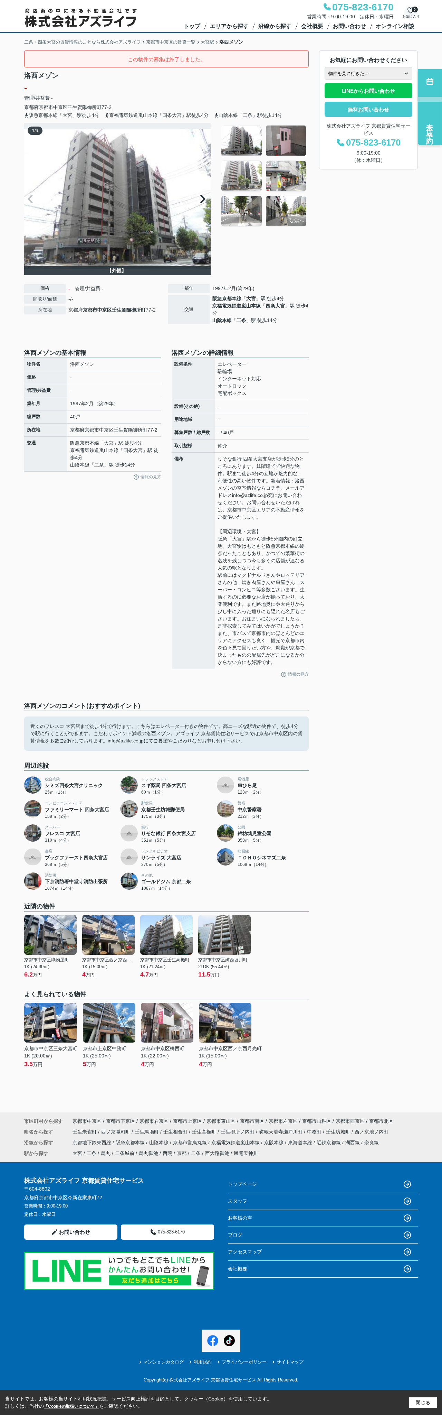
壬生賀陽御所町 (85, 107)
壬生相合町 (176, 1132)
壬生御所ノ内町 (238, 1132)
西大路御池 (217, 1153)
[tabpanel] (264, 176)
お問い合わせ (349, 26)
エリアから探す (229, 26)
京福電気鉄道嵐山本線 (236, 305)
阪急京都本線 (226, 298)
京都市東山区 (221, 1121)
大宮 (251, 298)
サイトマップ (290, 1362)
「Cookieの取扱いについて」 (71, 1406)
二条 (241, 320)
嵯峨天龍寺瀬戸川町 (281, 1132)
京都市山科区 (316, 1121)
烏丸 (105, 1153)
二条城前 (124, 1153)
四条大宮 (275, 305)
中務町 (315, 1132)
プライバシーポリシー (244, 1362)
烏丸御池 (148, 1153)
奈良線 (371, 1142)
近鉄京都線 (329, 1142)
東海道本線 (301, 1142)
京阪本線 (274, 1142)
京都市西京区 (350, 1121)
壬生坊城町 (339, 1132)
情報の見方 (151, 476)
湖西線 (353, 1142)
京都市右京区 (154, 1121)
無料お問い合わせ (368, 109)
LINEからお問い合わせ (368, 91)
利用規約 (203, 1362)
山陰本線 (222, 320)
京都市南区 (252, 1121)
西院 (167, 1153)
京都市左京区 (283, 1121)
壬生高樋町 (205, 1132)
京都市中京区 (53, 107)
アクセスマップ (245, 1252)
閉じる (423, 1402)
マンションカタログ (163, 1362)
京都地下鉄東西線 (93, 1142)
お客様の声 (240, 1218)
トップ (192, 26)
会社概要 (312, 26)
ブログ (235, 1235)
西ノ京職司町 (116, 1132)
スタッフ (237, 1201)
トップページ (242, 1184)
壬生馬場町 (147, 1132)
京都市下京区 (120, 1121)
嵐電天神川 (246, 1153)
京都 (181, 1153)
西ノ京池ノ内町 (371, 1132)
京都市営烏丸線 (190, 1142)
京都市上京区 (187, 1121)
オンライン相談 (395, 26)
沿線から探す (274, 26)
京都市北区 (381, 1121)
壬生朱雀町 (85, 1132)
